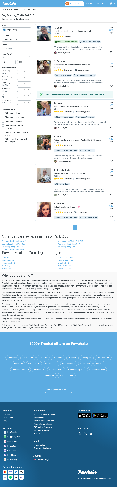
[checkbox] (3, 113)
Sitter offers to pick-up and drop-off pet (16, 140)
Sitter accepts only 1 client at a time (16, 133)
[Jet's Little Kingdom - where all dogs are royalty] (75, 40)
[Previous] (70, 227)
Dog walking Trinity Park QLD (13, 244)
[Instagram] (91, 433)
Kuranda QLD (7, 266)
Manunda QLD (7, 268)
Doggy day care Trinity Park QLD (70, 241)
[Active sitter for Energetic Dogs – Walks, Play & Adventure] (75, 149)
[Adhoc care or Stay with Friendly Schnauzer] (75, 115)
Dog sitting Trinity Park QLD (69, 244)
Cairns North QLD (64, 266)
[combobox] (16, 29)
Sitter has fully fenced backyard (14, 126)
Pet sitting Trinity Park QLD (68, 247)
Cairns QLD (6, 258)
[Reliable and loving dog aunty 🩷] (75, 210)
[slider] (3, 57)
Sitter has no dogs (12, 113)
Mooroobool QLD (64, 268)
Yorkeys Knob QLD (65, 258)
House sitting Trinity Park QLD (14, 249)
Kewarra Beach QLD (65, 260)
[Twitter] (85, 433)
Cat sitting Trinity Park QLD (12, 247)
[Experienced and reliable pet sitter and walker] (75, 73)
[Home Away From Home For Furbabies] (75, 182)
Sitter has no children (13, 121)
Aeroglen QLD (63, 263)
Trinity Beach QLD (9, 260)
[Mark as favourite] (111, 52)
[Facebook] (80, 433)
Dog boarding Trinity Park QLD (14, 241)
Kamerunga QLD (8, 263)
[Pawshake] (9, 3)
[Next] (80, 227)
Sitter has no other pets (14, 117)
